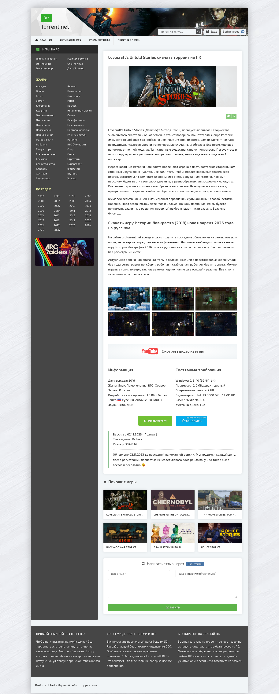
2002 (57, 201)
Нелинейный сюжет (79, 110)
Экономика (43, 178)
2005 (41, 205)
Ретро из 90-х (44, 139)
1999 (72, 196)
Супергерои (74, 163)
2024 (88, 225)
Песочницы (43, 120)
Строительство (45, 163)
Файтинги (73, 168)
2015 (72, 215)
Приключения (44, 134)
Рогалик (72, 139)
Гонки (39, 95)
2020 (88, 220)
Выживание (74, 91)
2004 (88, 201)
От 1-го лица (43, 63)
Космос (71, 105)
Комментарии (99, 40)
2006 (57, 205)
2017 (41, 220)
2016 (88, 215)
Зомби (40, 100)
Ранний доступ (76, 134)
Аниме (71, 86)
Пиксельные (43, 125)
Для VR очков (75, 68)
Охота (71, 115)
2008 (88, 205)
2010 (57, 210)
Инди (70, 100)
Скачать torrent (155, 420)
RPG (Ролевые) (76, 144)
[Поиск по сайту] (198, 31)
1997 (41, 196)
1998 (57, 196)
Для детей (73, 95)
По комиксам (75, 125)
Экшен (71, 178)
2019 (72, 220)
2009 (41, 210)
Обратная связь (128, 40)
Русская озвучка (77, 58)
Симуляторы (44, 149)
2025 (41, 230)
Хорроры (41, 168)
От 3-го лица (75, 63)
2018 (57, 220)
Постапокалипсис (78, 129)
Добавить (173, 607)
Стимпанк (42, 158)
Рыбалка (41, 144)
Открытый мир (45, 115)
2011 (72, 210)
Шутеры (72, 173)
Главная (46, 40)
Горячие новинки (46, 58)
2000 (88, 196)
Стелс (71, 154)
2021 (41, 225)
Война (40, 91)
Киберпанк (43, 105)
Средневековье (46, 154)
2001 (41, 201)
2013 (41, 215)
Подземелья (43, 129)
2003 (72, 201)
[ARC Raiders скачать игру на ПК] (64, 252)
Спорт (71, 149)
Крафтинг (42, 110)
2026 (57, 230)
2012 (88, 210)
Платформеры (76, 120)
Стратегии (73, 158)
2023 (72, 225)
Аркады (41, 86)
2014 (57, 215)
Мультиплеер (44, 68)
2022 (57, 225)
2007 (72, 205)
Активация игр (70, 40)
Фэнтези (41, 173)
